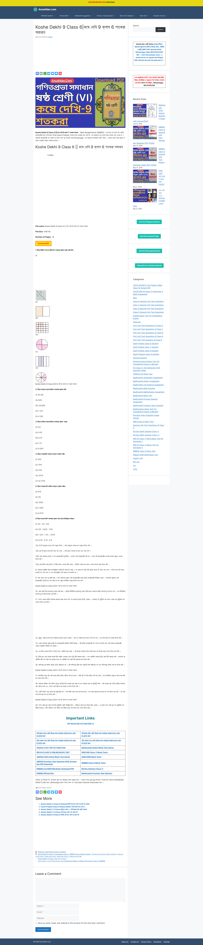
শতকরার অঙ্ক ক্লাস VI (62, 856)
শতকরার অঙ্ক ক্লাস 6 (50, 856)
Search (136, 26)
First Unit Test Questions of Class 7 (148, 329)
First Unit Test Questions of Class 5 (148, 326)
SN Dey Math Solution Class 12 (146, 435)
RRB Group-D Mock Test (143, 422)
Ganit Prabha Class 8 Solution (145, 351)
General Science (140, 358)
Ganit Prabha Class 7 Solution (145, 347)
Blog (135, 298)
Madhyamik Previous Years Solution (148, 405)
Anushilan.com (47, 9)
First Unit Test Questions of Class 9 (148, 336)
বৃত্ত (134, 466)
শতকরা (135, 469)
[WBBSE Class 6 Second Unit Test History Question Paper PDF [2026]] (145, 155)
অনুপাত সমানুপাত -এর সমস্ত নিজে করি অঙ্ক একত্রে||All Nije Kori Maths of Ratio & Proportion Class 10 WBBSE (71, 861)
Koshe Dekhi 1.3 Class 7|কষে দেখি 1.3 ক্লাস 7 (52, 859)
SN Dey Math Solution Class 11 (146, 431)
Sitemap (167, 942)
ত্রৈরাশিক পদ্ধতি (138, 458)
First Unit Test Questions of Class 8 (148, 333)
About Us (125, 942)
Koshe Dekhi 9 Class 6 (46, 854)
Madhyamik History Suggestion (146, 381)
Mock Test (143, 16)
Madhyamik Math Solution (144, 388)
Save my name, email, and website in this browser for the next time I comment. (71, 923)
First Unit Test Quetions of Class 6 (147, 340)
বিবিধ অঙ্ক (136, 462)
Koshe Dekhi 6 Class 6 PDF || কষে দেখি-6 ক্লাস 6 (60, 815)
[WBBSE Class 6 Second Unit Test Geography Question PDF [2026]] (145, 133)
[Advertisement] (80, 55)
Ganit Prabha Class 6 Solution (55, 852)
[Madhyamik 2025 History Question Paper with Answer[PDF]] (145, 111)
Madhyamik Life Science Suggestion (148, 385)
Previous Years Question (105, 16)
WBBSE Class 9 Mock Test (144, 451)
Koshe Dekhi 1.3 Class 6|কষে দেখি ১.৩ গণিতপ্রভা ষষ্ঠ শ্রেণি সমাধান (64, 809)
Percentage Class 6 (62, 854)
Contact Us (135, 942)
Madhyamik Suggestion (82, 16)
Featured (41, 852)
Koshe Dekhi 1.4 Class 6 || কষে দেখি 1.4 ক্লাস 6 (59, 812)
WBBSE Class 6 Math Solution (80, 854)
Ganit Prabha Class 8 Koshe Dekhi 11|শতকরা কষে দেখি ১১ (63, 807)
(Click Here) (101, 2)
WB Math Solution (47, 16)
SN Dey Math (64, 16)
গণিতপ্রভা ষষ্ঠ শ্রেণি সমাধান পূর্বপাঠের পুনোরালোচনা (104, 854)
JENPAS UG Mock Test (142, 374)
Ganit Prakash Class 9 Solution (146, 354)
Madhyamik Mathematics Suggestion (148, 392)
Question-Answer (159, 16)
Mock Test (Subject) (126, 16)
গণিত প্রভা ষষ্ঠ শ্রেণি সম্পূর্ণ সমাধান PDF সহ (80, 724)
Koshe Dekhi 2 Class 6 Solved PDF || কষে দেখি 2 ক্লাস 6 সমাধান (65, 804)
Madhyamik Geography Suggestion (148, 378)
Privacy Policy (146, 942)
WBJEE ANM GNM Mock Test (145, 455)
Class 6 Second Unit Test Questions (148, 301)
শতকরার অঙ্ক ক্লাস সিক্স (75, 856)
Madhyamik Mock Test (142, 396)
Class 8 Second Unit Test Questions (148, 309)
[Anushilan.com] (35, 9)
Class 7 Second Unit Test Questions (148, 305)
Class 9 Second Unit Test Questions (148, 312)
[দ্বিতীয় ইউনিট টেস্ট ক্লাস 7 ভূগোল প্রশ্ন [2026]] (145, 177)
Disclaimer (157, 942)
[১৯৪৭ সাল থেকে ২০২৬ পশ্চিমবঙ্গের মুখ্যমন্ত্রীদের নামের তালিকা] (145, 196)
